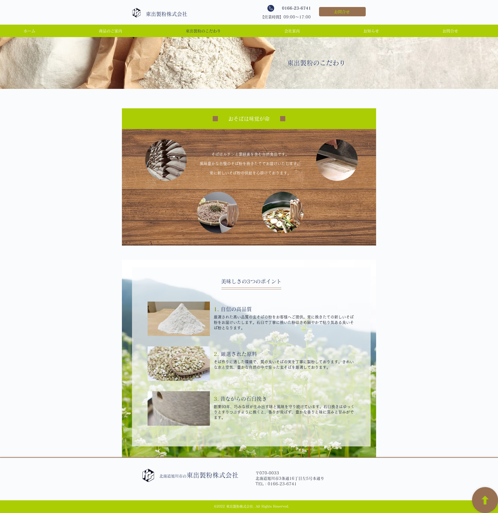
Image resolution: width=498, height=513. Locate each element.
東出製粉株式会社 (166, 14)
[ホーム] (485, 500)
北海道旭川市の (198, 476)
